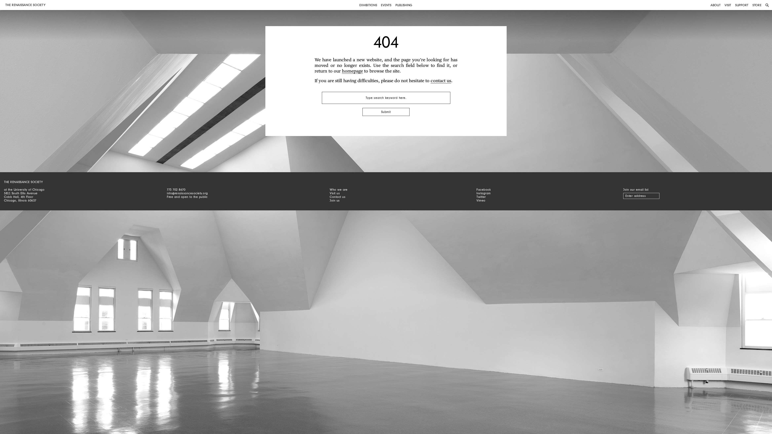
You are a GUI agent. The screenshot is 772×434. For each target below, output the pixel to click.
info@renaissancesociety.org (187, 193)
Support (741, 5)
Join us (335, 200)
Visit (728, 5)
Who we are (338, 189)
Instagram (483, 193)
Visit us (335, 193)
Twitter (481, 197)
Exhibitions (368, 5)
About (715, 5)
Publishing (404, 5)
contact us (441, 81)
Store (757, 5)
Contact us (337, 197)
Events (386, 5)
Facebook (483, 189)
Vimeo (481, 200)
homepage (352, 71)
